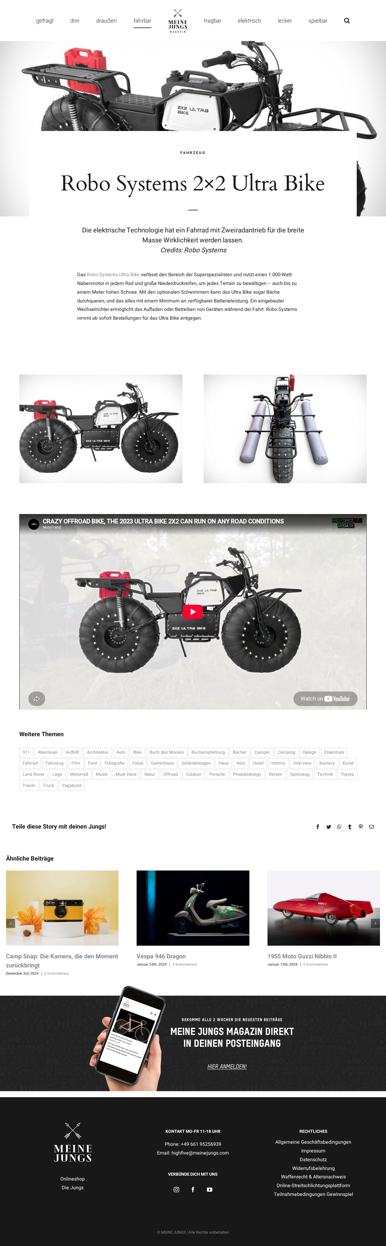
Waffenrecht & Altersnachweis (313, 1177)
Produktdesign (247, 774)
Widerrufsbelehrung (313, 1168)
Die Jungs (73, 1187)
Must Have (126, 774)
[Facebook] (193, 1189)
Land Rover (34, 774)
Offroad (170, 774)
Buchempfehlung (208, 752)
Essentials (334, 752)
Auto (120, 752)
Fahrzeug (55, 763)
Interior (278, 763)
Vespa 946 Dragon (161, 956)
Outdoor (193, 774)
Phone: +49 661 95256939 (193, 1144)
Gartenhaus (162, 763)
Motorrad (79, 774)
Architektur (98, 752)
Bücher (240, 752)
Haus (224, 763)
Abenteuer (48, 752)
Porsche (217, 774)
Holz (240, 763)
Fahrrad (30, 763)
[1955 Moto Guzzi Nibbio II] (323, 908)
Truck (48, 785)
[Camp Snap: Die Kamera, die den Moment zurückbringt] (62, 908)
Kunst (348, 763)
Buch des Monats (167, 752)
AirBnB (72, 752)
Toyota (347, 774)
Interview (302, 763)
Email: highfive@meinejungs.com (193, 1153)
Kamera (327, 763)
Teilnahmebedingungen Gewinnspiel (313, 1194)
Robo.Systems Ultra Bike (113, 274)
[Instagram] (176, 1189)
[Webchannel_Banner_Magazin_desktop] (193, 987)
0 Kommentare (56, 973)
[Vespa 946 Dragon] (193, 908)
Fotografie (115, 763)
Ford (92, 763)
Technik (325, 774)
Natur (149, 774)
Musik (102, 774)
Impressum (313, 1151)
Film (75, 763)
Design (309, 752)
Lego (57, 774)
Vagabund (71, 785)
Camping (286, 752)
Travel (29, 785)
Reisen (275, 774)
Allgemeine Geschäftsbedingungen (313, 1142)
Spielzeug (299, 774)
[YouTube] (209, 1189)
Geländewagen (196, 763)
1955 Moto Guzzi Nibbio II (302, 956)
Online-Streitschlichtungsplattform (313, 1185)
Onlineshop (72, 1179)
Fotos (137, 763)
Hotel (258, 763)
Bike (137, 752)
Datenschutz (313, 1159)
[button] (302, 20)
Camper (262, 752)
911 (26, 752)
